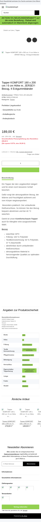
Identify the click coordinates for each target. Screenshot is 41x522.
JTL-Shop (24, 516)
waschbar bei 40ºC (28, 355)
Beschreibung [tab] (8, 178)
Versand (19, 136)
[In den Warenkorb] (20, 170)
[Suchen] (37, 12)
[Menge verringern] (4, 163)
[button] (30, 7)
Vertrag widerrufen (20, 507)
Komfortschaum (27, 364)
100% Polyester (27, 344)
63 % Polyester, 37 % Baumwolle (29, 350)
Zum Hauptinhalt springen (9, 1)
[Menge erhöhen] (36, 163)
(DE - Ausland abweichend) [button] (24, 152)
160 (24, 335)
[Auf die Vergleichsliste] (29, 40)
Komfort (25, 386)
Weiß (24, 381)
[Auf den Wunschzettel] (34, 40)
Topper (12, 99)
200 (24, 376)
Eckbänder (26, 360)
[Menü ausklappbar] (3, 6)
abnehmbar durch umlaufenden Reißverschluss (29, 370)
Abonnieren (31, 464)
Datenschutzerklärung (11, 454)
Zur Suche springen (25, 1)
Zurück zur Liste (8, 30)
